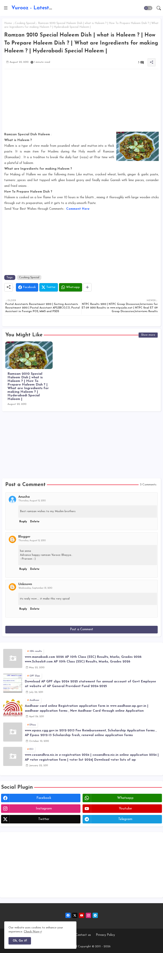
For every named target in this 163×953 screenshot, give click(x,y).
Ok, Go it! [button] (20, 940)
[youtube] (81, 915)
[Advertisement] (81, 102)
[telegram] (95, 915)
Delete (34, 521)
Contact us (83, 935)
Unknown (25, 584)
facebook (44, 798)
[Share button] (87, 287)
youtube (125, 808)
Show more (148, 335)
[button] (148, 8)
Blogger (24, 536)
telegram (125, 819)
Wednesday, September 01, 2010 (35, 588)
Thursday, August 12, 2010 (32, 501)
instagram (44, 808)
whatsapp (125, 798)
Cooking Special (25, 23)
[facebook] (68, 915)
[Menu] (5, 8)
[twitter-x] (74, 915)
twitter (43, 819)
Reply (23, 521)
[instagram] (88, 915)
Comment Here (78, 209)
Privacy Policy (105, 935)
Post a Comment (81, 629)
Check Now (31, 931)
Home (8, 23)
